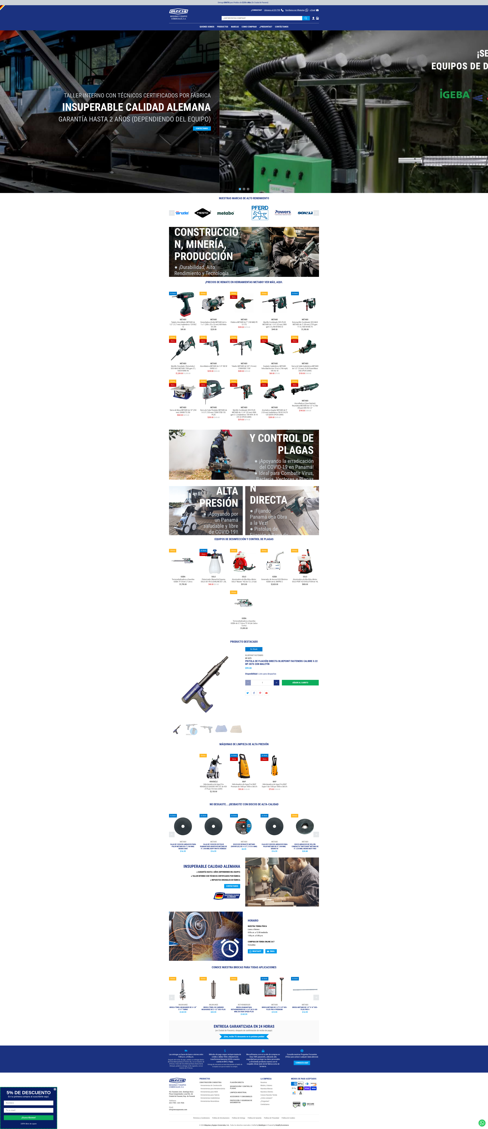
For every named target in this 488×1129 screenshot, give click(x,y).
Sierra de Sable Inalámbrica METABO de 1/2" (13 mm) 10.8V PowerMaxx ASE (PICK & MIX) (305, 368)
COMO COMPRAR (249, 26)
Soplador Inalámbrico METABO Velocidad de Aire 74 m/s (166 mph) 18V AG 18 (274, 368)
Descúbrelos (268, 134)
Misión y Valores (266, 1085)
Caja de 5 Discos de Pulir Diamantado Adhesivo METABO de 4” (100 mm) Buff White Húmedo (213, 846)
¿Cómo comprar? (266, 1098)
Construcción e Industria (210, 1082)
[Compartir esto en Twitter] (247, 693)
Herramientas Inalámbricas (210, 1098)
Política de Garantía (254, 1118)
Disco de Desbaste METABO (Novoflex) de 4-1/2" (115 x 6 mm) (244, 845)
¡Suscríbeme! (28, 1118)
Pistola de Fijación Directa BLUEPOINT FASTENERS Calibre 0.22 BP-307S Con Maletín (281, 663)
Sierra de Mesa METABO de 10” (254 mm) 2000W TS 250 (183, 411)
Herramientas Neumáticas (210, 1101)
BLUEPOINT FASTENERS (254, 655)
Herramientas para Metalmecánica (213, 1089)
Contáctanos (232, 886)
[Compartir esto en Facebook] (253, 693)
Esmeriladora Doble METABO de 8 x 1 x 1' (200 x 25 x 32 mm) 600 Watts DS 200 (214, 324)
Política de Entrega (238, 1118)
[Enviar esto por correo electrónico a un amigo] (266, 693)
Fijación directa (237, 1082)
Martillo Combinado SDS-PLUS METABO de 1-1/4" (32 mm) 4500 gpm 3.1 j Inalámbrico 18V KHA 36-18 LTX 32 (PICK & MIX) (244, 413)
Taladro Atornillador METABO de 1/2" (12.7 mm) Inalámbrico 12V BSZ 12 (183, 324)
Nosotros (264, 1082)
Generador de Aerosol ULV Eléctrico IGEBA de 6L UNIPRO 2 (274, 580)
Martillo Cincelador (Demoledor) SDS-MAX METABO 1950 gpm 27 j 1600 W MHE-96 (183, 368)
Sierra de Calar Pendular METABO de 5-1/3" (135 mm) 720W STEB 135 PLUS (213, 412)
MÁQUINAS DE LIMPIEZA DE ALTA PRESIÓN (244, 744)
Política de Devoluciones (220, 1118)
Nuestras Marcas (266, 1089)
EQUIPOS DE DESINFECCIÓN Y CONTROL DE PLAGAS (244, 539)
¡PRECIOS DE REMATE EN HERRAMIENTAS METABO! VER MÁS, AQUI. (244, 282)
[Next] (316, 213)
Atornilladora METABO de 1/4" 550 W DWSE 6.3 (213, 367)
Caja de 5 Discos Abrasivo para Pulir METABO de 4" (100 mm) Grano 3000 (183, 846)
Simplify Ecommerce (282, 1125)
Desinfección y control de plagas (241, 1087)
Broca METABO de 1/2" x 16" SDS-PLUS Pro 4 (305, 1008)
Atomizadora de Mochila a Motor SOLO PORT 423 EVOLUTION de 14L (305, 580)
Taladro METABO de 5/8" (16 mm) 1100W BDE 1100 (244, 367)
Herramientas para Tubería (210, 1095)
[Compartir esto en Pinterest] (260, 693)
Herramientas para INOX (209, 1092)
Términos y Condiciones (201, 1118)
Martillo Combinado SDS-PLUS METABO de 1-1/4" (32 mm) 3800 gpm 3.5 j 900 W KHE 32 (274, 324)
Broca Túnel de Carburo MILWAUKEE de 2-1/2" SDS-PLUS (214, 1008)
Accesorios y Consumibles (241, 1096)
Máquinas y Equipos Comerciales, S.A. (216, 1125)
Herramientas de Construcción (211, 1085)
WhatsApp (256, 951)
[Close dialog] (55, 1089)
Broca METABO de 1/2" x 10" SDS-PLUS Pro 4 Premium (274, 1008)
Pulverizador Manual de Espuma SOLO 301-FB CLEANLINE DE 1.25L (213, 580)
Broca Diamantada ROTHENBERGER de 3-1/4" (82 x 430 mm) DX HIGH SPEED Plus (244, 1009)
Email (272, 951)
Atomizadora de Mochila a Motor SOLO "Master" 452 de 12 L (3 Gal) (244, 580)
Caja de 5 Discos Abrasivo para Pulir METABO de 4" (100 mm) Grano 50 (274, 846)
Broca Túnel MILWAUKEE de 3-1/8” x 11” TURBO (183, 1008)
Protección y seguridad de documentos (241, 1101)
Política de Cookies (288, 1118)
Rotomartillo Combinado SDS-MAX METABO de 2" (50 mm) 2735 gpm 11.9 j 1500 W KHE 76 (305, 324)
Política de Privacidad (271, 1118)
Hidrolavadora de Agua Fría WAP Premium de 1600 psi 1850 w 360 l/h (244, 785)
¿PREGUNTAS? (266, 26)
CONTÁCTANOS (281, 26)
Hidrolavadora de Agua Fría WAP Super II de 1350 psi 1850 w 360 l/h (274, 785)
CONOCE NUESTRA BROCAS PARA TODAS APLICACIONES (244, 967)
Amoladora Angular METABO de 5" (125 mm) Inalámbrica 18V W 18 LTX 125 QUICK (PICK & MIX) (274, 412)
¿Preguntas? (265, 1101)
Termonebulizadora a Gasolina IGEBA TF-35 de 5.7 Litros (183, 580)
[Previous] (172, 213)
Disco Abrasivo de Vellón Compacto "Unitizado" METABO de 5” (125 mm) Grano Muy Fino (305, 846)
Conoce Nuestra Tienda (269, 1095)
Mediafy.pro (262, 1125)
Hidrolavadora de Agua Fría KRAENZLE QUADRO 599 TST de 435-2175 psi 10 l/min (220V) (213, 786)
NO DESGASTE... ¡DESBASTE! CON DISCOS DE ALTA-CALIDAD (244, 804)
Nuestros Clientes (267, 1092)
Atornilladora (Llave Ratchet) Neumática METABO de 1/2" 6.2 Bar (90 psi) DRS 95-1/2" (305, 405)
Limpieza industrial (238, 1092)
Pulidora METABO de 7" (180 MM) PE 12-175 (244, 323)
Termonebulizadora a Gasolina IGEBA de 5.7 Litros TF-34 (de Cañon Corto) (244, 623)
